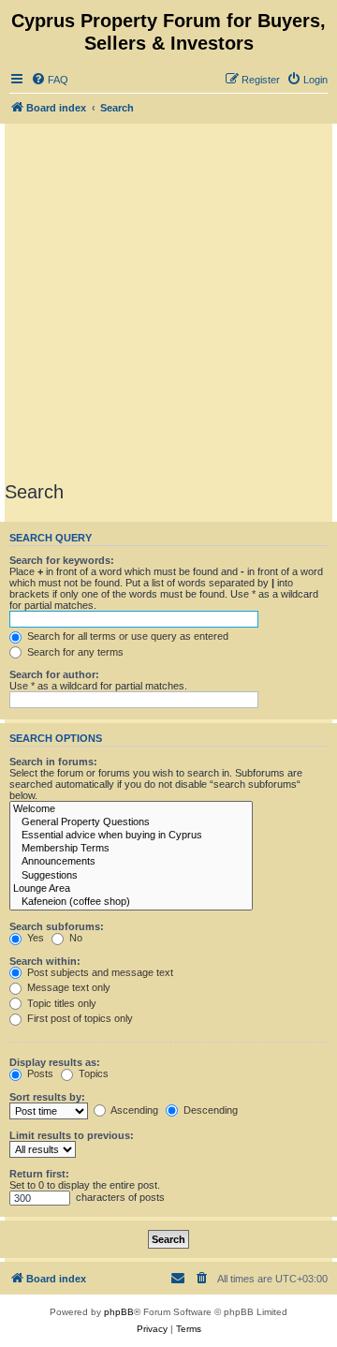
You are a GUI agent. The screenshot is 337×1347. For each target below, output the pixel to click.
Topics (92, 1073)
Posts (38, 1073)
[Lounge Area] (131, 889)
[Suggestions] (131, 875)
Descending (209, 1110)
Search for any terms (74, 652)
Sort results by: (47, 1097)
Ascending (133, 1110)
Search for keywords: (61, 560)
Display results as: (54, 1062)
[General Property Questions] (131, 822)
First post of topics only (78, 1018)
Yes (34, 937)
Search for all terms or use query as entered (126, 636)
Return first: (39, 1173)
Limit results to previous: (71, 1135)
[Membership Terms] (131, 848)
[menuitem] (49, 79)
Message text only (67, 987)
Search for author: (54, 674)
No (74, 937)
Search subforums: (56, 926)
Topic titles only (60, 1003)
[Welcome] (131, 809)
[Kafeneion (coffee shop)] (131, 902)
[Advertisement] (168, 301)
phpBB (119, 1312)
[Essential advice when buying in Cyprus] (131, 835)
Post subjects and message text (98, 972)
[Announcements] (131, 861)
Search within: (45, 961)
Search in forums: (53, 761)
